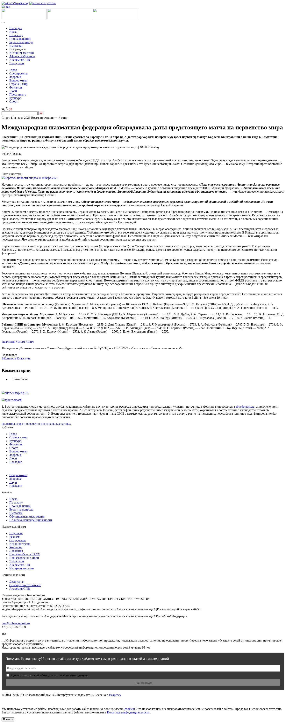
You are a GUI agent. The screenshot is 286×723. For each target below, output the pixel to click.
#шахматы (8, 341)
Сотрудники (17, 540)
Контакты (15, 547)
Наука (13, 31)
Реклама (14, 536)
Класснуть (24, 358)
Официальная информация (27, 516)
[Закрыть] (3, 641)
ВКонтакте (9, 358)
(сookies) (129, 709)
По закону (16, 35)
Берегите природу (21, 42)
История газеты (19, 543)
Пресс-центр (17, 94)
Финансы (15, 87)
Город (13, 70)
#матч (30, 341)
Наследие (15, 28)
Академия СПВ (19, 59)
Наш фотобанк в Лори (24, 557)
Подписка (16, 533)
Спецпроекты (18, 73)
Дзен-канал (16, 581)
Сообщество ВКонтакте (25, 585)
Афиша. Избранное (22, 56)
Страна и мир (18, 84)
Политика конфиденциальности (30, 520)
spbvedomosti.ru (244, 406)
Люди (13, 91)
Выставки (16, 45)
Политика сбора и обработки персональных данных (36, 423)
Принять (8, 719)
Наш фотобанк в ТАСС (24, 554)
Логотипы (16, 550)
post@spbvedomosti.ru (16, 623)
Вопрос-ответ (18, 80)
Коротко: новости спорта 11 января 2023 (31, 178)
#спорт (20, 341)
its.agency (115, 694)
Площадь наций (20, 38)
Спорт (13, 101)
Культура (15, 98)
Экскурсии (16, 63)
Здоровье (15, 77)
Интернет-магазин (21, 52)
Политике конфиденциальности (128, 712)
